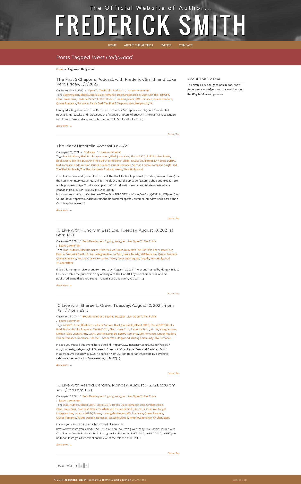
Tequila (144, 258)
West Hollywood (138, 103)
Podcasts (118, 90)
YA (151, 103)
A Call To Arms (71, 325)
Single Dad (96, 103)
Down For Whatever (101, 409)
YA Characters (64, 263)
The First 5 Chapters (116, 103)
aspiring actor (71, 95)
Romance (83, 103)
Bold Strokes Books (128, 95)
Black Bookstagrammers (94, 156)
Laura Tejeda (131, 254)
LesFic (92, 333)
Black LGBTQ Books (162, 325)
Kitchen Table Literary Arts (71, 333)
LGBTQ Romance (128, 333)
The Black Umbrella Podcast (97, 169)
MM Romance (144, 99)
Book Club (62, 160)
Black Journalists (119, 156)
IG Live (90, 254)
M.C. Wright (138, 479)
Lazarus (79, 413)
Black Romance (107, 95)
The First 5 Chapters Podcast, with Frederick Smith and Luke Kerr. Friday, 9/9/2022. (116, 81)
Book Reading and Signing (98, 241)
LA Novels (160, 160)
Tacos (112, 258)
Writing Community (142, 338)
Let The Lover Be (107, 333)
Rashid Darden (86, 417)
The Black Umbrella (67, 169)
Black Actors (88, 325)
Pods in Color (82, 165)
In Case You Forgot (142, 160)
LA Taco (117, 254)
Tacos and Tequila (128, 258)
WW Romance (163, 338)
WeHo (118, 169)
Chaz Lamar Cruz (66, 99)
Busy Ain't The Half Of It (155, 95)
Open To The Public (100, 90)
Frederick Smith (86, 99)
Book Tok (75, 160)
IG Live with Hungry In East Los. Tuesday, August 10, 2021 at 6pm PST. (114, 232)
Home (59, 69)
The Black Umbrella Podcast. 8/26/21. (92, 145)
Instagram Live (123, 241)
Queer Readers (162, 99)
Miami (131, 99)
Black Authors (88, 95)
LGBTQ (171, 160)
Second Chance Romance (147, 165)
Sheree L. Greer (99, 338)
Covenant (83, 409)
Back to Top (173, 134)
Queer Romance (66, 103)
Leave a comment (138, 90)
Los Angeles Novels (114, 413)
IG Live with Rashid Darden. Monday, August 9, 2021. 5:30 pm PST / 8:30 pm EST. (116, 387)
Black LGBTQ (138, 156)
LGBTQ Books (105, 99)
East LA (60, 254)
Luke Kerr (120, 99)
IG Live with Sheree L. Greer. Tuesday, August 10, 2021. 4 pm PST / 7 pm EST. (115, 307)
